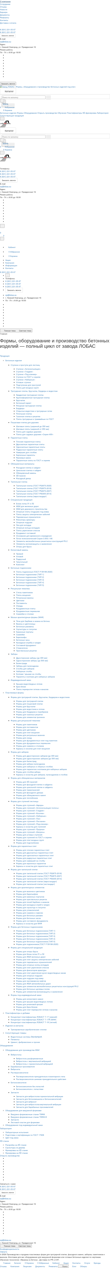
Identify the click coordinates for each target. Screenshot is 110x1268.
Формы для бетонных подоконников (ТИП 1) (35, 930)
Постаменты (21, 603)
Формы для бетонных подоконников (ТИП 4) (35, 938)
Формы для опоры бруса (27, 951)
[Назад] (7, 275)
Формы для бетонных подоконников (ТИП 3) (35, 936)
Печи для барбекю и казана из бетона (33, 621)
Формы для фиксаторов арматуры (31, 970)
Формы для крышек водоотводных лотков (34, 1001)
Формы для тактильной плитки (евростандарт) (36, 881)
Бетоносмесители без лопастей (30, 1086)
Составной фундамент (26, 645)
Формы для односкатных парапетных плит (35, 855)
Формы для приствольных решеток (31, 899)
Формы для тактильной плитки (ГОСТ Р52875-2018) (39, 873)
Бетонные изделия (13, 360)
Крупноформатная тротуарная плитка (33, 397)
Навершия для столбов (26, 452)
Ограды (19, 605)
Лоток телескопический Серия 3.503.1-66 (34, 538)
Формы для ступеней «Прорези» (30, 829)
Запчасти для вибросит (26, 1101)
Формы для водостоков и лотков (30, 709)
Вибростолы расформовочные (29, 1058)
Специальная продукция (22, 499)
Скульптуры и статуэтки (26, 629)
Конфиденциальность (9, 1249)
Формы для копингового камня (29, 999)
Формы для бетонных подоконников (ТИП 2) (35, 933)
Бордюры (20, 408)
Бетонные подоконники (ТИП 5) (30, 585)
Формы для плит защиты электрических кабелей (37, 959)
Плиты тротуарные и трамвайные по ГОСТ (35, 419)
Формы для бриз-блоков (26, 1007)
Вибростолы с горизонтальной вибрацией (34, 1063)
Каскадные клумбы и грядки (28, 642)
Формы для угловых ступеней (29, 834)
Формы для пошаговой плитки (29, 703)
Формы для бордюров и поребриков (32, 711)
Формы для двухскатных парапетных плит (34, 852)
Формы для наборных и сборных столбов (34, 766)
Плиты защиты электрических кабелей (33, 514)
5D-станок (4, 1141)
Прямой (19, 553)
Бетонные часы (23, 639)
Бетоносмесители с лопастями (29, 1089)
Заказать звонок (7, 35)
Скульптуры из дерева (15, 1147)
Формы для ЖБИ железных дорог (31, 956)
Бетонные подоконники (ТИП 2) (30, 577)
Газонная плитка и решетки (28, 416)
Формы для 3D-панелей (26, 781)
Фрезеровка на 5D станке (16, 1153)
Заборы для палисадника (27, 666)
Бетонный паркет (23, 403)
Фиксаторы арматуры (25, 519)
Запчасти (15, 1092)
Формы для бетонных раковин (29, 915)
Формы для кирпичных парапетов (31, 863)
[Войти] (1, 229)
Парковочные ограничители (28, 517)
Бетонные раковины (25, 626)
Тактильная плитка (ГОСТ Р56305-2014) (34, 493)
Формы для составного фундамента (32, 920)
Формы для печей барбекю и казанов (32, 902)
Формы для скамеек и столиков (30, 745)
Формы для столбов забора (28, 772)
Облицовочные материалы (23, 463)
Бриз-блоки (21, 686)
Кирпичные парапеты (25, 455)
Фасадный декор (23, 478)
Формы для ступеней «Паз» (28, 818)
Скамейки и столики (25, 613)
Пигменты (15, 1039)
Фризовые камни (23, 457)
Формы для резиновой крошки (29, 1004)
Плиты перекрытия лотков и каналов (32, 689)
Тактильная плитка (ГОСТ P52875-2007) (34, 491)
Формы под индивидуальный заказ (26, 995)
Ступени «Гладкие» (24, 371)
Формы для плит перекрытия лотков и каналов (36, 1009)
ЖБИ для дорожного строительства (31, 509)
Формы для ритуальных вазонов (30, 735)
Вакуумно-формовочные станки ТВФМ (28, 1114)
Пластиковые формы (14, 692)
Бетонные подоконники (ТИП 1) (30, 574)
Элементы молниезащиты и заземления (34, 543)
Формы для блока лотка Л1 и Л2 (30, 954)
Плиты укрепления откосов (28, 530)
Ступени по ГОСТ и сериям (28, 377)
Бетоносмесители (19, 1082)
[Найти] (12, 105)
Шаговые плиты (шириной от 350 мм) (32, 429)
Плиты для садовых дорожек (28, 431)
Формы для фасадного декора (29, 792)
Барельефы (21, 637)
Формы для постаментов (27, 727)
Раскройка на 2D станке (15, 1144)
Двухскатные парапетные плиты (30, 444)
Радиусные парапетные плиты (29, 449)
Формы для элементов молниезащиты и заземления (39, 991)
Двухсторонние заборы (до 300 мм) (31, 657)
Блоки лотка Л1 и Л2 (25, 503)
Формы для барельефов (27, 894)
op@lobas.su (5, 41)
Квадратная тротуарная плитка (29, 395)
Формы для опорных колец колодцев (32, 964)
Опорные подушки (24, 522)
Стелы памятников (24, 592)
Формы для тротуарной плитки (29, 701)
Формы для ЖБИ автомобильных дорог (33, 983)
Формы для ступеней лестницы (25, 801)
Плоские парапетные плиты (28, 441)
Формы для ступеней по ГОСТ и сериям (34, 837)
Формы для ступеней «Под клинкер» (32, 824)
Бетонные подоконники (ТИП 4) (30, 582)
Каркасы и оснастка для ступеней (31, 826)
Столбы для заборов (25, 668)
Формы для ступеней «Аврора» (30, 805)
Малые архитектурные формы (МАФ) (27, 617)
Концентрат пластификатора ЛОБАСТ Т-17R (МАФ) (33, 1019)
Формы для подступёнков (27, 842)
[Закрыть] (2, 238)
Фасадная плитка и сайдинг (28, 467)
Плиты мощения (23, 595)
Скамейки (20, 634)
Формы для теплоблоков (27, 798)
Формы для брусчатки (25, 706)
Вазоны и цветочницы (25, 623)
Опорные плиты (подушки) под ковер (32, 511)
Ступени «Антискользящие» (28, 368)
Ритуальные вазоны (25, 597)
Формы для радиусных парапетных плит (34, 858)
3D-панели (21, 475)
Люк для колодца (23, 525)
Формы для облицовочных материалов (28, 778)
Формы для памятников (26, 724)
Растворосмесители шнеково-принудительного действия (41, 1079)
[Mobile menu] (2, 152)
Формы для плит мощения (28, 732)
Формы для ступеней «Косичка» (30, 813)
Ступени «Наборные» (25, 379)
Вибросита (15, 1069)
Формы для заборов (20, 752)
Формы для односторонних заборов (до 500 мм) (37, 758)
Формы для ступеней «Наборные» (31, 816)
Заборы (14, 654)
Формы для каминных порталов (30, 896)
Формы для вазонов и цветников (30, 891)
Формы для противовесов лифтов (31, 981)
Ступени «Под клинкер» (26, 374)
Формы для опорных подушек (29, 975)
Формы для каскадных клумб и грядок (33, 904)
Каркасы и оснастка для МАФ (29, 923)
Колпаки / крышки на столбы (28, 674)
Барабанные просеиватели (23, 1066)
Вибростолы (16, 1054)
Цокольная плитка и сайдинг (28, 470)
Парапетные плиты (19, 437)
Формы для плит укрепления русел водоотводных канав (41, 972)
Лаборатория (6, 1128)
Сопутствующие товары (16, 1032)
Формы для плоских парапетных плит (32, 850)
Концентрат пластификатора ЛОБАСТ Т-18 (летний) (34, 1022)
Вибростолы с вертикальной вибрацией (33, 1061)
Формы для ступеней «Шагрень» (30, 832)
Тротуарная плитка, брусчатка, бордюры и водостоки (34, 391)
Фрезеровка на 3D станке (16, 1150)
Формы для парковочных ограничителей (34, 962)
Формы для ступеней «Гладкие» (30, 810)
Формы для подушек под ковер (29, 978)
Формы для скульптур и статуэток (31, 907)
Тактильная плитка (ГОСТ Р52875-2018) (34, 488)
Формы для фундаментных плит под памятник (36, 740)
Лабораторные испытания (16, 1132)
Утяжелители (22, 648)
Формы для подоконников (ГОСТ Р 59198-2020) (37, 944)
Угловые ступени (23, 382)
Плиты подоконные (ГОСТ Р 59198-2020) (34, 571)
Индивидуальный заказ (21, 680)
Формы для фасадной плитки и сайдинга (34, 784)
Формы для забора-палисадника (30, 763)
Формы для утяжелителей (27, 910)
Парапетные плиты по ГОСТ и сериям (33, 460)
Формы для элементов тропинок (30, 717)
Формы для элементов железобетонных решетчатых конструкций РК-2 (47, 986)
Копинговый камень (20, 549)
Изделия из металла (14, 1025)
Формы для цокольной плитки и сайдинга (34, 787)
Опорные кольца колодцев (28, 527)
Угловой (19, 556)
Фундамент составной (26, 533)
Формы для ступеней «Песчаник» (31, 821)
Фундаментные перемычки (28, 611)
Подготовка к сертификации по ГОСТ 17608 (24, 1135)
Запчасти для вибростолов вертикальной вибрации (38, 1104)
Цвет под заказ (11, 1137)
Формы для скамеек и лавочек (29, 912)
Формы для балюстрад (26, 761)
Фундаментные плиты (25, 608)
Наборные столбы (24, 671)
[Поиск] (2, 226)
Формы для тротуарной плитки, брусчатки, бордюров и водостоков (40, 697)
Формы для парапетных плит (24, 846)
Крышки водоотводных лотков (29, 684)
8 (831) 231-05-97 (8, 29)
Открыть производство (10, 1155)
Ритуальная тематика (20, 588)
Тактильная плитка (19, 481)
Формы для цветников (26, 729)
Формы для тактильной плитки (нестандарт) (35, 884)
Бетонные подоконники (21, 567)
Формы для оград (24, 737)
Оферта (3, 1251)
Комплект (20, 564)
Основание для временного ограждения (34, 535)
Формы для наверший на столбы (30, 860)
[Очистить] (48, 97)
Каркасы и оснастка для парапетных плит (34, 866)
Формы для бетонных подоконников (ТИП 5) (35, 941)
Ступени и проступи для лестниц (25, 365)
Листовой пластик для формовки (25, 1122)
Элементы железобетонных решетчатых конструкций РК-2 (41, 541)
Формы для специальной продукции (27, 947)
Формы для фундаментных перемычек (33, 743)
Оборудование (7, 1045)
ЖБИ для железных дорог (27, 506)
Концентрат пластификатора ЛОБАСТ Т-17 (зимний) (34, 1017)
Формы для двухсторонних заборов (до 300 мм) (37, 755)
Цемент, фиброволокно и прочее (25, 1042)
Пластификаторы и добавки (17, 1013)
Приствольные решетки (26, 650)
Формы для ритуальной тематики (26, 720)
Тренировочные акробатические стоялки (29, 1029)
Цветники (20, 600)
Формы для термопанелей (28, 789)
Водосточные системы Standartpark (26, 1036)
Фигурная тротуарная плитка (29, 405)
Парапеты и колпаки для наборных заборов (35, 676)
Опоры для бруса (24, 546)
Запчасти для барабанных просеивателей (34, 1107)
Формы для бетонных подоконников (27, 926)
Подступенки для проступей (28, 385)
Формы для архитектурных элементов (28, 887)
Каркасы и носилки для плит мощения (33, 748)
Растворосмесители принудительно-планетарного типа (40, 1076)
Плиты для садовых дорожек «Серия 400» (34, 434)
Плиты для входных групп (27, 387)
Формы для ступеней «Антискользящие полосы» (37, 807)
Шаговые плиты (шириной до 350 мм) (32, 426)
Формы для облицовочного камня (31, 795)
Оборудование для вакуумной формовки (23, 1110)
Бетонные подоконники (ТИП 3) (30, 579)
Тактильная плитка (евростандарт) (31, 496)
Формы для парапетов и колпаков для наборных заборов (41, 769)
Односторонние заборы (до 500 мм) (32, 660)
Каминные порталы (24, 631)
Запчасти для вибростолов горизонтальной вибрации (39, 1096)
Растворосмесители (20, 1072)
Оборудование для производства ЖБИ (22, 1050)
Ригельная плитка (24, 413)
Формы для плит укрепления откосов (32, 967)
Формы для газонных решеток (29, 714)
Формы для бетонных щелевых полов (33, 989)
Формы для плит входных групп (30, 840)
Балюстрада (21, 663)
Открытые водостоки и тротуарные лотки (34, 411)
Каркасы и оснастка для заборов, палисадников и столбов (41, 774)
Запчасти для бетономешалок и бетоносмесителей (38, 1099)
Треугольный (22, 561)
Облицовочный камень (26, 473)
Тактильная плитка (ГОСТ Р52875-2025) (34, 485)
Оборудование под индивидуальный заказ (24, 1125)
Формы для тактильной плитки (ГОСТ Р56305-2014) (39, 878)
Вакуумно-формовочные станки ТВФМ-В (29, 1117)
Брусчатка (20, 400)
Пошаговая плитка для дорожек (25, 422)
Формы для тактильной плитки (24, 869)
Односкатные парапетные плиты (30, 447)
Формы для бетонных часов (28, 918)
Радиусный (21, 559)
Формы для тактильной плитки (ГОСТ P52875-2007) (39, 876)
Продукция (5, 355)
